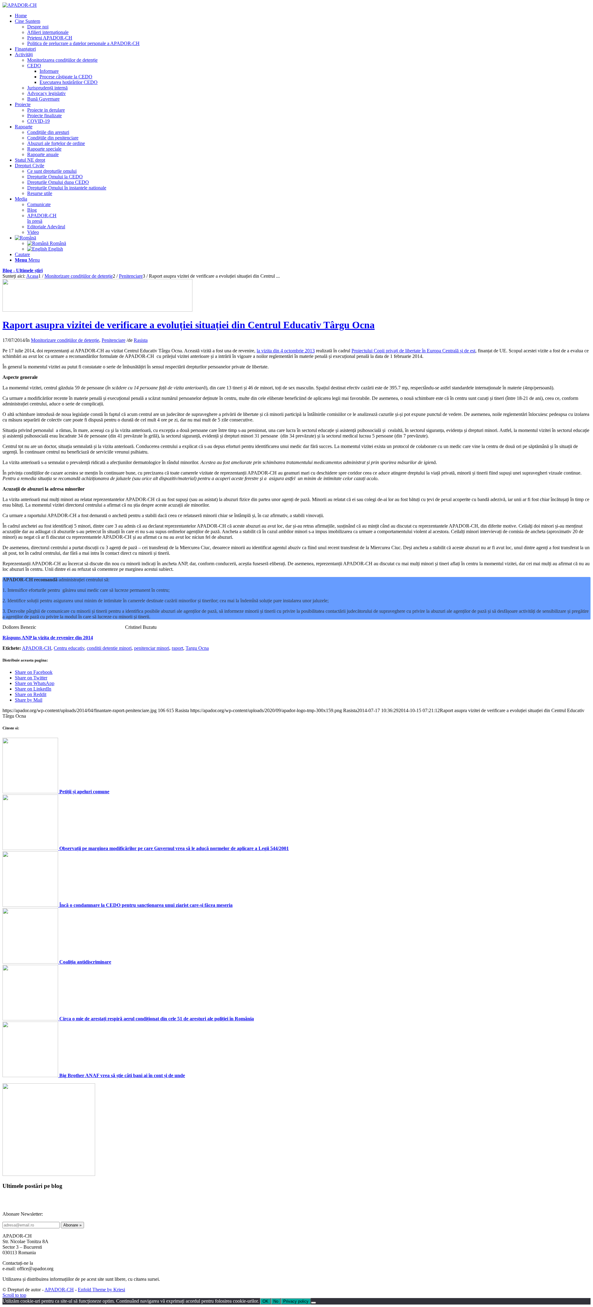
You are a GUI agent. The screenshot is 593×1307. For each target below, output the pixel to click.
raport (177, 648)
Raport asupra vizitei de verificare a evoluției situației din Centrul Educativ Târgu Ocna (188, 324)
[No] (313, 1303)
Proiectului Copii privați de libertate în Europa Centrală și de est (413, 350)
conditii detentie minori (109, 648)
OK (265, 1301)
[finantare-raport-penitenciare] (97, 310)
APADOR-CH (36, 648)
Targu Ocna (197, 648)
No (275, 1301)
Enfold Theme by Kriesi (101, 1289)
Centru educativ (69, 648)
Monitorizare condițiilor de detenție (65, 340)
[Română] (25, 237)
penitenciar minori (151, 648)
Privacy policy (296, 1301)
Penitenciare (113, 340)
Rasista (141, 340)
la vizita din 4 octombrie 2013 (286, 350)
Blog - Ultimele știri (22, 270)
